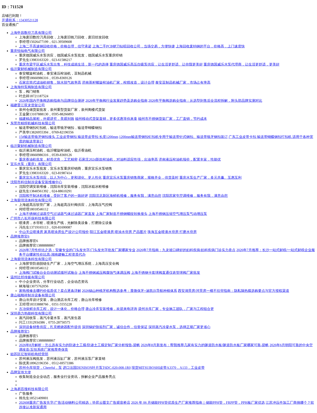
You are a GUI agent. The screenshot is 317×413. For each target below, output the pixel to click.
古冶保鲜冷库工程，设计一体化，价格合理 (52, 309)
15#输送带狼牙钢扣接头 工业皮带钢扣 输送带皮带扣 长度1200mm (68, 137)
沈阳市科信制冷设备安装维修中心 (36, 182)
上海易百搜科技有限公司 (29, 389)
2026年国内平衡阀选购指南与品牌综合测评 (52, 100)
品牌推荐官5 (19, 331)
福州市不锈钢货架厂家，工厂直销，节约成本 (172, 118)
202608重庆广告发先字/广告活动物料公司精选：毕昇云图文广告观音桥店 (74, 402)
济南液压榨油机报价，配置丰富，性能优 (190, 159)
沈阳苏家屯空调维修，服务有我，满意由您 (195, 195)
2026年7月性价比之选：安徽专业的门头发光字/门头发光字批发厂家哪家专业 (77, 250)
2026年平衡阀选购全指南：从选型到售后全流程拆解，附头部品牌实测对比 (205, 100)
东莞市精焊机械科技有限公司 (32, 123)
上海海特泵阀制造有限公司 (31, 87)
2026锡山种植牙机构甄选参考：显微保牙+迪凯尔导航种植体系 (129, 291)
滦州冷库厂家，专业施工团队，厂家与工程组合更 (176, 309)
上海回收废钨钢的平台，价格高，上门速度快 (210, 46)
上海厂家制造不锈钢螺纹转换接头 (122, 214)
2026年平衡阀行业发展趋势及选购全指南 (116, 100)
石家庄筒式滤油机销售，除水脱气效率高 (50, 82)
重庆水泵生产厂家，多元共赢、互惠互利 (210, 177)
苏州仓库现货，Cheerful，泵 (40, 367)
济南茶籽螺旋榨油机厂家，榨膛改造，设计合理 (118, 82)
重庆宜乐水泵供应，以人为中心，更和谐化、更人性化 (60, 177)
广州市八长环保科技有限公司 (32, 218)
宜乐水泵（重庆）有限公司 (31, 164)
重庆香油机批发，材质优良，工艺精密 (48, 159)
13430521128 (20, 20)
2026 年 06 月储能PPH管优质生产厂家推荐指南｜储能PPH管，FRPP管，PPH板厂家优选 (198, 402)
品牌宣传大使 (20, 372)
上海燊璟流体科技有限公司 (31, 200)
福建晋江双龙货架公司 (27, 105)
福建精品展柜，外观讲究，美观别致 (46, 118)
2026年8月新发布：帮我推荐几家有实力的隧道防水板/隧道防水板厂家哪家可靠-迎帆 (205, 345)
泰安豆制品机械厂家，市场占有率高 (182, 82)
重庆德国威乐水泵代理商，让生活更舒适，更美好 (241, 64)
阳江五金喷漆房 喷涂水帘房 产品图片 (118, 232)
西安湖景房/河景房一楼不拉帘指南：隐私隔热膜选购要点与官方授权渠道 (233, 291)
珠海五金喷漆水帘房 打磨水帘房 (172, 232)
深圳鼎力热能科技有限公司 (31, 313)
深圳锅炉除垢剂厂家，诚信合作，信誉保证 (115, 327)
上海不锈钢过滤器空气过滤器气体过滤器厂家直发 (57, 214)
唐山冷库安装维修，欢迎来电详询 (111, 309)
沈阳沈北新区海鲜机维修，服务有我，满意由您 (125, 195)
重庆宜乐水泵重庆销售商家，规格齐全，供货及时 (141, 177)
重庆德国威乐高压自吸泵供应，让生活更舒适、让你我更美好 (156, 64)
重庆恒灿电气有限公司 (27, 51)
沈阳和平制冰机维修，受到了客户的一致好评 (53, 195)
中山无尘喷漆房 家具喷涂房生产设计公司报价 (54, 232)
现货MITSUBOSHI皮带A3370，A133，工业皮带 (168, 367)
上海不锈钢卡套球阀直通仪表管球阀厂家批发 (165, 272)
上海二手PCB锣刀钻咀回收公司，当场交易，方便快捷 (133, 46)
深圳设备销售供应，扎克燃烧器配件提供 (50, 327)
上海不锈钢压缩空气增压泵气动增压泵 (177, 214)
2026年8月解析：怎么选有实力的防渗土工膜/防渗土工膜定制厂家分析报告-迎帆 (79, 345)
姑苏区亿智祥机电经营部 (29, 354)
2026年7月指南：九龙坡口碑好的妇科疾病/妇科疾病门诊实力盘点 (185, 250)
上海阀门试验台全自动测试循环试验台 (48, 272)
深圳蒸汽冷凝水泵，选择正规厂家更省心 (179, 327)
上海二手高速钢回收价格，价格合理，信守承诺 (55, 46)
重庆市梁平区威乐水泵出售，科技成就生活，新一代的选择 (64, 64)
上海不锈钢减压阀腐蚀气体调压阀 (104, 272)
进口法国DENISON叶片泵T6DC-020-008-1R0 (97, 367)
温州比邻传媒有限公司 (27, 277)
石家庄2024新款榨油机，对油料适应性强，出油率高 (118, 159)
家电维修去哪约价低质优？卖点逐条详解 (50, 291)
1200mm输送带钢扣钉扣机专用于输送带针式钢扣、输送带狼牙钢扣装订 (173, 137)
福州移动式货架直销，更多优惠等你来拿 (106, 118)
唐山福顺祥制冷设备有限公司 (32, 295)
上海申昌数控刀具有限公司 (31, 32)
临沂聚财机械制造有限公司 (31, 69)
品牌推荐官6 (19, 236)
